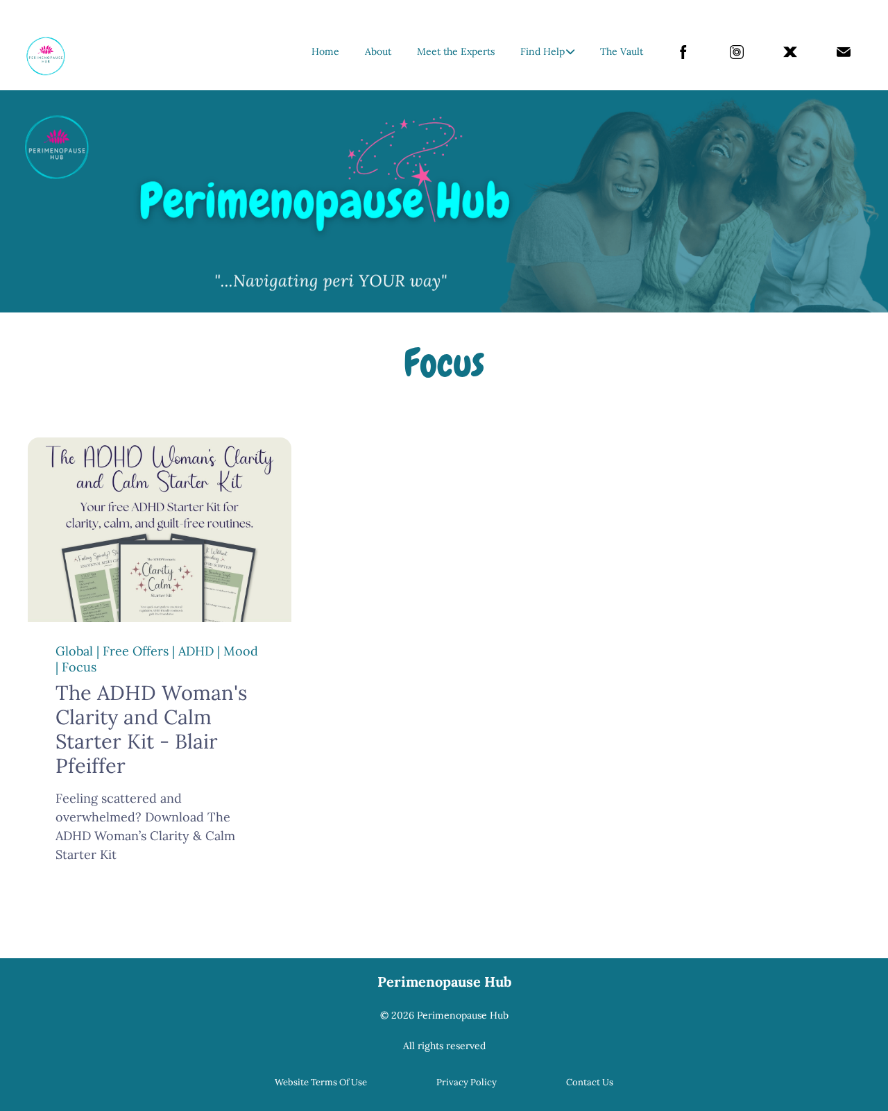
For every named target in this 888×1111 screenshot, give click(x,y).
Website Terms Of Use (321, 1082)
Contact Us (589, 1082)
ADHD (196, 651)
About (378, 51)
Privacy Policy (466, 1082)
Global (74, 651)
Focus (79, 667)
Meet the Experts (456, 51)
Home (325, 51)
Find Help (542, 51)
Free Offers (136, 651)
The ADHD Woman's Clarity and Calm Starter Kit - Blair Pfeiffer (151, 729)
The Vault (621, 51)
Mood (240, 651)
